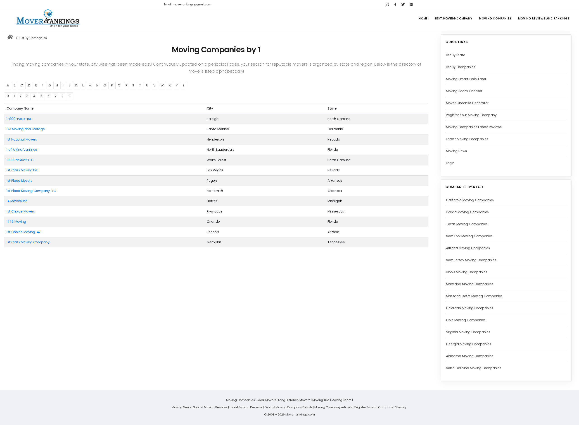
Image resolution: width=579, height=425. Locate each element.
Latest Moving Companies (467, 139)
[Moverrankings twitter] (403, 4)
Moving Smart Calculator (466, 79)
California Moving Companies (470, 200)
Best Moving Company (453, 18)
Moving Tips (321, 400)
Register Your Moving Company (471, 115)
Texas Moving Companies (467, 224)
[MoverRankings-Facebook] (395, 4)
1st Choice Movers (21, 211)
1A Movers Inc (17, 201)
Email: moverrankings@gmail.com (187, 4)
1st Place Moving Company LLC (31, 191)
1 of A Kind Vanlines (22, 149)
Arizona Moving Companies (468, 248)
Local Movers (266, 400)
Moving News (456, 151)
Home (423, 18)
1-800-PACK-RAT (20, 119)
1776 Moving (16, 221)
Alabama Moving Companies (469, 356)
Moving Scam (341, 400)
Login (450, 163)
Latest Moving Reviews (246, 407)
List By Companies (460, 67)
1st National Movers (22, 139)
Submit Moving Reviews (210, 407)
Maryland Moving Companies (469, 284)
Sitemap (401, 407)
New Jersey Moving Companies (471, 260)
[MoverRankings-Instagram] (387, 4)
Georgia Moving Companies (468, 344)
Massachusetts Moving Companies (474, 296)
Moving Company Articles (333, 407)
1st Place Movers (19, 180)
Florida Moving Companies (467, 212)
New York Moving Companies (469, 236)
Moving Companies (495, 18)
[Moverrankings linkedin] (411, 4)
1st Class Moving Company (28, 242)
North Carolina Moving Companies (473, 368)
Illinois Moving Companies (466, 272)
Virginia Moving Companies (468, 332)
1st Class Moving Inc (22, 170)
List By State (455, 55)
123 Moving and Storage (26, 129)
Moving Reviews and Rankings (544, 18)
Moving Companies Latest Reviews (474, 127)
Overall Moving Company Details (288, 407)
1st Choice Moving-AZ (24, 232)
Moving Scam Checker (464, 91)
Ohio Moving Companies (466, 320)
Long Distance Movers (294, 400)
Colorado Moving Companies (469, 308)
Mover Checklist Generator (467, 103)
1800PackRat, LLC (20, 160)
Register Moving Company (373, 407)
